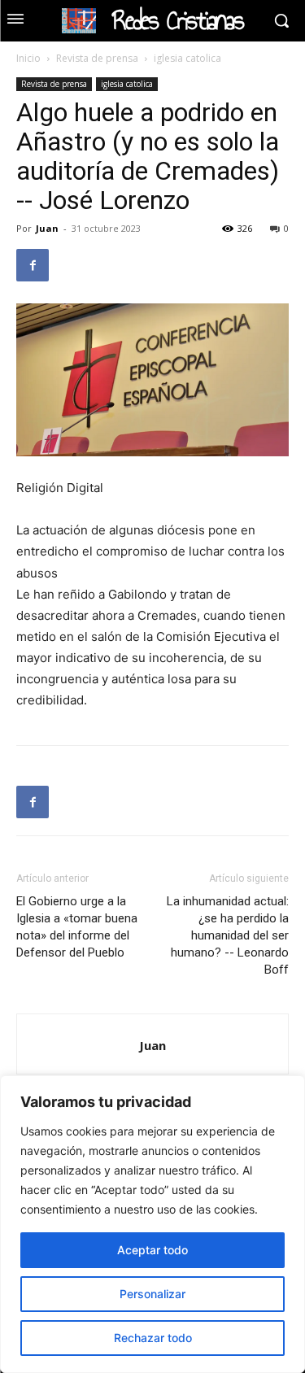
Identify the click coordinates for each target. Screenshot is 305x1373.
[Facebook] (32, 265)
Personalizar (152, 1294)
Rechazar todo (153, 1338)
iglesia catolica (187, 58)
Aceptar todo (152, 1250)
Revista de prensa (97, 58)
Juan (47, 228)
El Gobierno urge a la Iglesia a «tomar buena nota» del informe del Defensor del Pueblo (76, 927)
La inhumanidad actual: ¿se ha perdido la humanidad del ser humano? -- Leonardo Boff (228, 935)
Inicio (28, 58)
